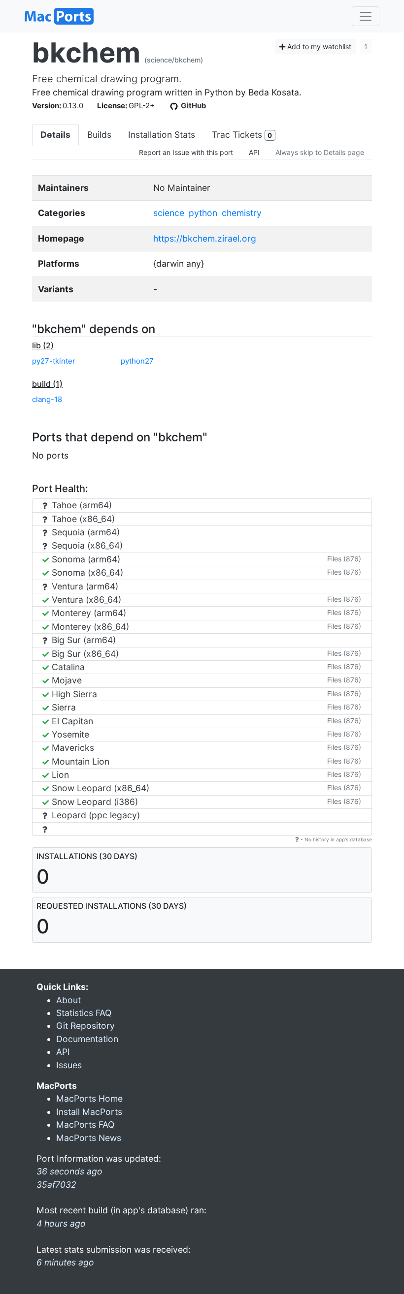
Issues (69, 1065)
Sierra (62, 707)
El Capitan (71, 721)
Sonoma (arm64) (84, 559)
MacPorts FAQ (85, 1124)
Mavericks (71, 747)
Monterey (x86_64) (89, 626)
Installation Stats (161, 134)
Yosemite (69, 734)
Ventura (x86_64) (85, 599)
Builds (99, 134)
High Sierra (73, 694)
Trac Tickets (242, 134)
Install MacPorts (89, 1112)
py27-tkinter (53, 361)
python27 (137, 361)
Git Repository (85, 1025)
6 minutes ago (65, 1262)
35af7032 (56, 1184)
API (254, 152)
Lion (59, 775)
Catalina (67, 667)
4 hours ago (61, 1223)
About (68, 1000)
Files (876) (344, 559)
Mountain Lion (79, 761)
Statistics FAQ (83, 1013)
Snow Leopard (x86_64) (99, 788)
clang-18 (47, 399)
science (168, 213)
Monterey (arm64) (87, 613)
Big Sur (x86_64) (84, 653)
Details (55, 134)
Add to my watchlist (318, 46)
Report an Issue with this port (186, 152)
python (203, 213)
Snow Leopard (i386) (93, 802)
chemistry (242, 213)
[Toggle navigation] (365, 16)
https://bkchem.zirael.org (204, 238)
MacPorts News (88, 1138)
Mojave (65, 680)
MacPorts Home (89, 1098)
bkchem (86, 52)
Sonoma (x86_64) (86, 572)
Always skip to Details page (319, 152)
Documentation (87, 1039)
